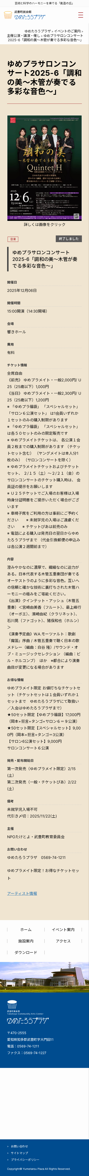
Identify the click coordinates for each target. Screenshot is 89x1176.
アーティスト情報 (22, 893)
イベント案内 (63, 929)
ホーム (26, 929)
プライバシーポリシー (25, 1159)
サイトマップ (19, 1153)
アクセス (63, 941)
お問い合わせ (19, 1146)
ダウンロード (25, 952)
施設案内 (25, 941)
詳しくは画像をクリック (45, 224)
